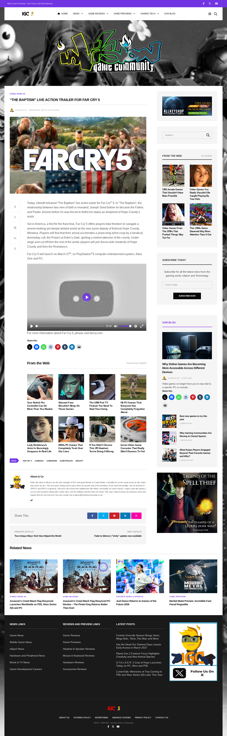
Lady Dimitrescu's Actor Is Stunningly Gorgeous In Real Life (39, 448)
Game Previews (123, 13)
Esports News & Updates (129, 597)
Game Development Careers (26, 669)
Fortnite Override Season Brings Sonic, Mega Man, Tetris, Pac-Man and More (138, 637)
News (76, 13)
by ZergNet (206, 156)
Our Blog (169, 13)
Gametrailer (66, 461)
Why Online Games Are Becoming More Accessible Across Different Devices (184, 368)
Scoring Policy (82, 717)
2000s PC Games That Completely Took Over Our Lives (70, 448)
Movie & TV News (20, 662)
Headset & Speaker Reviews (79, 648)
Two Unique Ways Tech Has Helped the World (38, 536)
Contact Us (161, 717)
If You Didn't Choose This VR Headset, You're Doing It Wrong (101, 448)
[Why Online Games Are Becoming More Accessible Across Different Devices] (187, 345)
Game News (17, 635)
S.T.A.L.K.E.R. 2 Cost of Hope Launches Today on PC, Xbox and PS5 (138, 664)
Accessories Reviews (75, 669)
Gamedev (39, 461)
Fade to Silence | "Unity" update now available (118, 536)
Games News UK (17, 94)
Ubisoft (79, 461)
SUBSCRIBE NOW (187, 296)
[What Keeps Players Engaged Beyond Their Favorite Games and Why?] (169, 455)
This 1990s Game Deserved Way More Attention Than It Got (200, 231)
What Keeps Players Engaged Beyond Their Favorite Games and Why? (195, 453)
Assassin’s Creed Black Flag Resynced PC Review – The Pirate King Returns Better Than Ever (86, 604)
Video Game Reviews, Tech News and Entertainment (30, 3)
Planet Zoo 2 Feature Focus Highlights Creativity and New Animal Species (137, 655)
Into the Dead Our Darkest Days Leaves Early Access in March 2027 (138, 646)
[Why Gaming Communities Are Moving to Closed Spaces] (169, 438)
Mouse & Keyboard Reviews (79, 655)
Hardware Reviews (73, 662)
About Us (64, 717)
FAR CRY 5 (27, 461)
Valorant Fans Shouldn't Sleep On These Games (69, 405)
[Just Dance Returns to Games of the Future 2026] (140, 576)
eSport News (17, 648)
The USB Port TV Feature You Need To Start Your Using (101, 405)
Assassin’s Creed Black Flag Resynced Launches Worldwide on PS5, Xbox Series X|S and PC (33, 604)
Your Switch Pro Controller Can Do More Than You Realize (39, 405)
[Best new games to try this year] (169, 421)
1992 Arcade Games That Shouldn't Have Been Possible (172, 192)
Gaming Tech (147, 13)
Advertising (101, 717)
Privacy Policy (143, 717)
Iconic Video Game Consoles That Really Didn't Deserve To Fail (133, 448)
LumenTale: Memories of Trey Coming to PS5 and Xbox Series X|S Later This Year (139, 673)
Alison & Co (21, 110)
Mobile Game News (21, 642)
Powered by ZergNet (136, 363)
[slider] (69, 326)
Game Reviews (96, 13)
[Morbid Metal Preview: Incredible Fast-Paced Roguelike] (193, 576)
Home (64, 13)
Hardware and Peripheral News (27, 655)
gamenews (51, 461)
